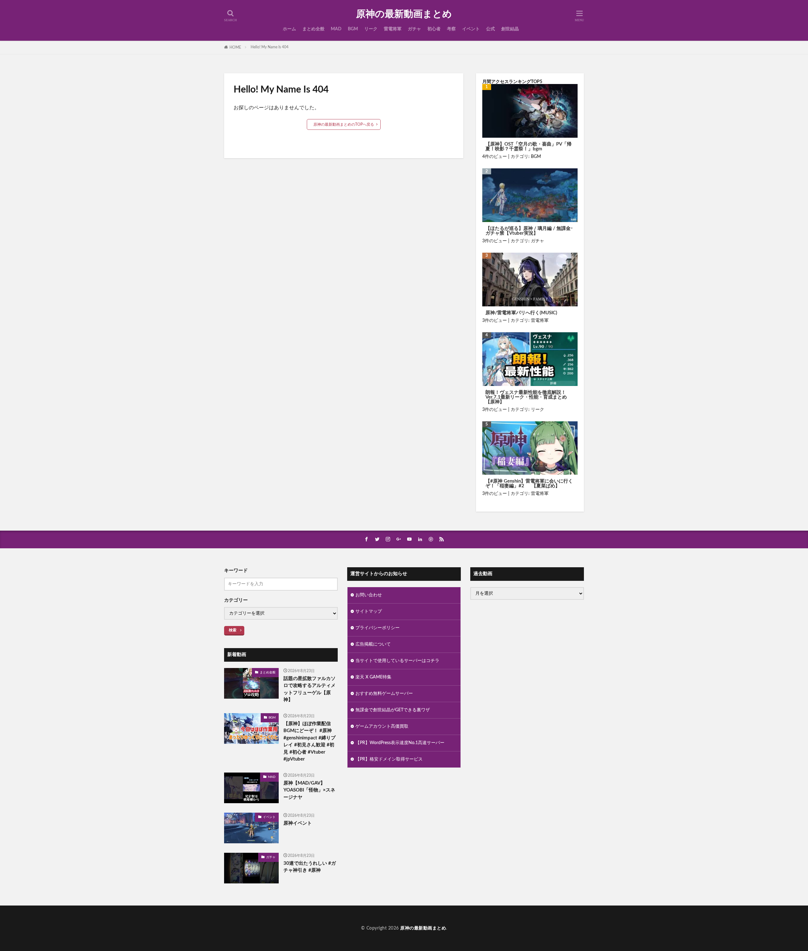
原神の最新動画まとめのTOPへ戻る (343, 124)
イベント (471, 29)
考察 (451, 29)
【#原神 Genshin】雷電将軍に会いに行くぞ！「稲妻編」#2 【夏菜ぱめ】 (529, 483)
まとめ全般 (313, 29)
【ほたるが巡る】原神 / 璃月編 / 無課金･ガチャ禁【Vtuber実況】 (529, 231)
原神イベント (297, 823)
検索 (232, 630)
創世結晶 (510, 29)
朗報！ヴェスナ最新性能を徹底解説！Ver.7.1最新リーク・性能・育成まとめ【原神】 (526, 397)
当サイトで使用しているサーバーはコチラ (397, 661)
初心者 (434, 29)
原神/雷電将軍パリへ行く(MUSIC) (521, 312)
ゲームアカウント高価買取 (381, 726)
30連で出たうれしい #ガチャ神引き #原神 (309, 867)
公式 (490, 29)
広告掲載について (373, 644)
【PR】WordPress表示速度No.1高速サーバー (399, 743)
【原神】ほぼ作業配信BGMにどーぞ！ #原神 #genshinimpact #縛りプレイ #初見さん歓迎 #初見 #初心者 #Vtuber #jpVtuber (309, 741)
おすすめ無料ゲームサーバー (384, 693)
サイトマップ (368, 611)
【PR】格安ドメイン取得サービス (389, 759)
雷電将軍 (392, 29)
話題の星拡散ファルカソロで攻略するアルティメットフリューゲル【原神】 (309, 689)
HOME (235, 47)
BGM (353, 29)
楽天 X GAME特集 (373, 677)
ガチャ (414, 29)
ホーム (289, 29)
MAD (336, 29)
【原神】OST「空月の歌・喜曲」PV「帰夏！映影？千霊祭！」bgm (528, 146)
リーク (370, 29)
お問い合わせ (368, 595)
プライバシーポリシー (377, 628)
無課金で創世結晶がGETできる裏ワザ (392, 710)
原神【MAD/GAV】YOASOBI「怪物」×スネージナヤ (309, 790)
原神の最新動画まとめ (404, 14)
